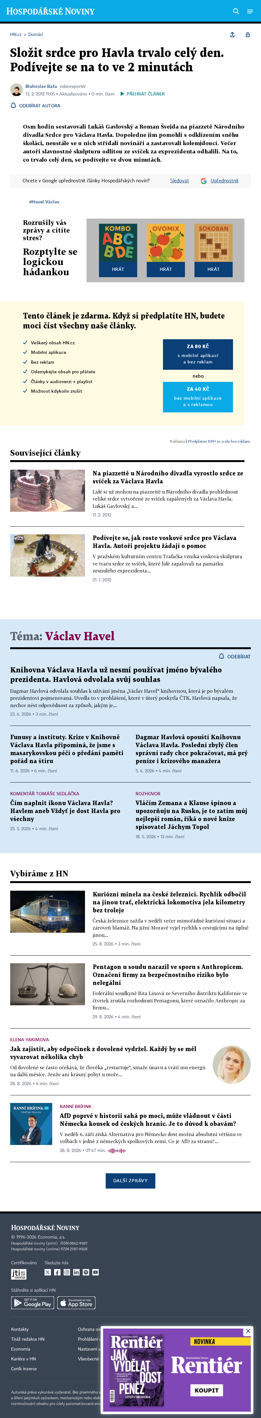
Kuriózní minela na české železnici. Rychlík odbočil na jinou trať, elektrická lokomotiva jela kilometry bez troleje (169, 902)
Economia (20, 1349)
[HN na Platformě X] (48, 1272)
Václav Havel (80, 637)
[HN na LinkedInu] (76, 1272)
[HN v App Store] (76, 1302)
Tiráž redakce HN (28, 1339)
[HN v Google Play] (32, 1302)
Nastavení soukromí (97, 1349)
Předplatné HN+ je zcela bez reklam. (219, 441)
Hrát (118, 269)
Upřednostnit (225, 181)
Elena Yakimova (29, 1039)
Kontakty (20, 1329)
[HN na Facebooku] (57, 1272)
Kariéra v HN (23, 1359)
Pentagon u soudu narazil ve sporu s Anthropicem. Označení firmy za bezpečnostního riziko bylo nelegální (168, 975)
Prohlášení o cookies (97, 1339)
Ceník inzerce (24, 1369)
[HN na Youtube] (95, 1272)
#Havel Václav (44, 201)
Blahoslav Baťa (41, 86)
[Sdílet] (232, 35)
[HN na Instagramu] (67, 1272)
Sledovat (179, 181)
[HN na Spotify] (86, 1272)
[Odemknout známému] (247, 35)
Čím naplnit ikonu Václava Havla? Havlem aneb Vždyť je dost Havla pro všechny (65, 811)
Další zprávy (130, 1180)
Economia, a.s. (51, 1237)
